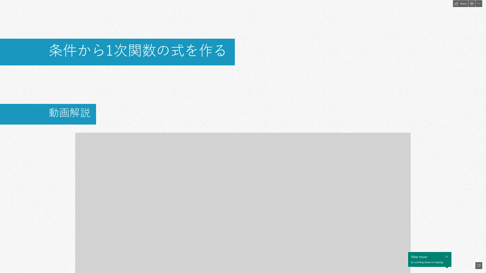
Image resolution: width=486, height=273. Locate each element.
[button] (460, 3)
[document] (243, 136)
